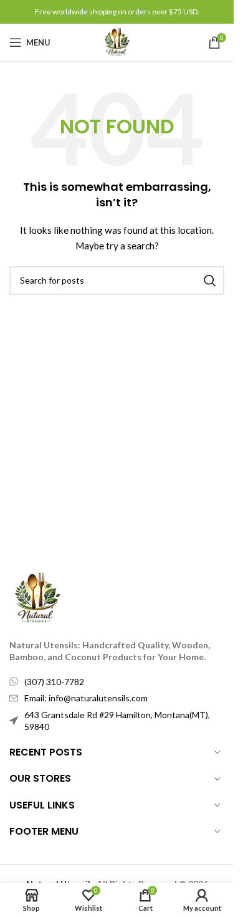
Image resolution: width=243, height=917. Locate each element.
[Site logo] (117, 41)
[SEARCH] (210, 280)
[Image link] (37, 597)
